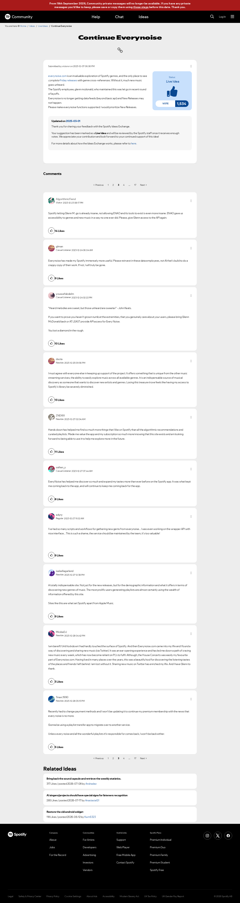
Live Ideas (43, 26)
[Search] (212, 17)
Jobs (52, 847)
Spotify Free (157, 870)
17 (135, 185)
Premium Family (159, 855)
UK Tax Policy (150, 896)
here (133, 143)
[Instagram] (207, 836)
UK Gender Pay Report (173, 896)
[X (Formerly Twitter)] (218, 836)
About (52, 840)
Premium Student (160, 862)
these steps (141, 7)
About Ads (92, 896)
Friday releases (68, 80)
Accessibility (109, 896)
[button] (165, 103)
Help (96, 16)
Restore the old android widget (65, 812)
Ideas (143, 16)
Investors (88, 862)
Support (121, 840)
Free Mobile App (126, 855)
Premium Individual (160, 840)
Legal (10, 896)
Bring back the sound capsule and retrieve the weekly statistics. (84, 778)
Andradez (91, 783)
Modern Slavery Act (129, 896)
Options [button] (191, 66)
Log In (222, 16)
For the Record (57, 855)
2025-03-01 (73, 121)
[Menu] (232, 16)
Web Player (123, 847)
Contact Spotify (125, 862)
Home (23, 26)
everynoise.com (57, 76)
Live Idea (172, 81)
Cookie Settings (72, 896)
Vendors (88, 870)
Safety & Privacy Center (29, 896)
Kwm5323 (90, 817)
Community (22, 16)
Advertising (89, 855)
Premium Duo (158, 847)
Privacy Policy (52, 896)
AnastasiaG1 (92, 800)
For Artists (89, 840)
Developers (89, 847)
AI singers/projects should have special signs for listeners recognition (87, 795)
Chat (119, 16)
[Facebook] (228, 836)
